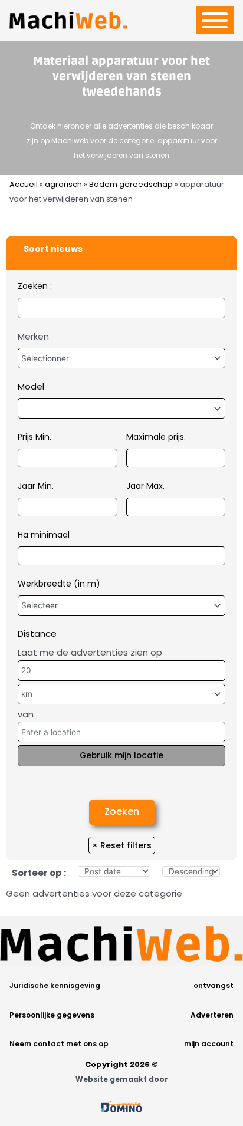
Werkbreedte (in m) (59, 584)
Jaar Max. (145, 486)
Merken (33, 336)
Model (31, 386)
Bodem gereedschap (131, 184)
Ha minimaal (44, 535)
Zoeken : (35, 286)
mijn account (209, 1044)
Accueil (23, 184)
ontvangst (213, 985)
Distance (37, 633)
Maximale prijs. (156, 437)
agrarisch (63, 184)
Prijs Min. (34, 437)
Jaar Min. (36, 486)
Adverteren (212, 1015)
